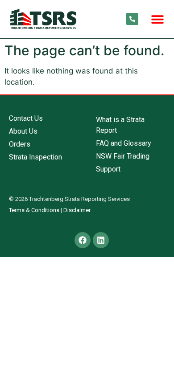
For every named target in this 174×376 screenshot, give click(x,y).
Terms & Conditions (34, 210)
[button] (157, 19)
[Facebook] (83, 240)
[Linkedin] (101, 240)
